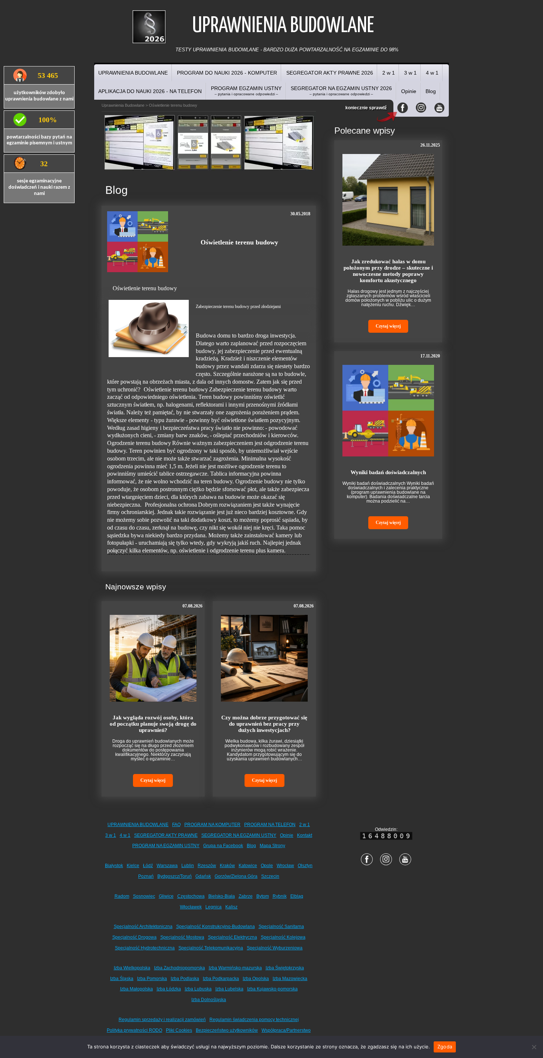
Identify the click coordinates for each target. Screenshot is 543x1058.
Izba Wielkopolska (132, 967)
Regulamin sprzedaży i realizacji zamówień (162, 1019)
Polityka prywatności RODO (134, 1030)
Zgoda (444, 1047)
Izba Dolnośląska (208, 999)
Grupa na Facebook (223, 845)
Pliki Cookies (179, 1030)
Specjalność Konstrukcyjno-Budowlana (215, 926)
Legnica (213, 907)
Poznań (146, 876)
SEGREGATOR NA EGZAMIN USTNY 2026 (341, 90)
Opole (267, 865)
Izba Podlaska (185, 978)
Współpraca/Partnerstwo (286, 1030)
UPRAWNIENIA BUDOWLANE (133, 73)
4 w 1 (432, 73)
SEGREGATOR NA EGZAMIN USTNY (238, 835)
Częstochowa (191, 896)
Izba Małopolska (136, 989)
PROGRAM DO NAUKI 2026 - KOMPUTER (227, 73)
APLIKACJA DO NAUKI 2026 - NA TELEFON (150, 91)
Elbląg (296, 896)
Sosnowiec (144, 896)
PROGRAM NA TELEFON (270, 824)
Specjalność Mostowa (182, 937)
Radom (122, 896)
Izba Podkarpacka (221, 978)
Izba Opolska (256, 978)
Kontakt (304, 835)
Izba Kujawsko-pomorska (272, 989)
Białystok (114, 865)
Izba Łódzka (169, 989)
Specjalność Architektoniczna (143, 926)
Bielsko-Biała (221, 896)
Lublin (187, 865)
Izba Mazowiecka (290, 978)
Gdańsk (203, 876)
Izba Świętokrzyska (285, 967)
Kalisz (231, 907)
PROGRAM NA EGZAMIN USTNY (165, 845)
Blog (431, 91)
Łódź (148, 865)
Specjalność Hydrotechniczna (145, 948)
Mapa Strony (272, 845)
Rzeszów (207, 865)
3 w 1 (410, 73)
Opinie (408, 91)
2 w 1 (388, 73)
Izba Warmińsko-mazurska (235, 967)
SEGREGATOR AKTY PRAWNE (166, 835)
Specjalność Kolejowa (283, 937)
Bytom (262, 896)
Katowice (248, 865)
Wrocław (285, 865)
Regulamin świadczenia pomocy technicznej (254, 1019)
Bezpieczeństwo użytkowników (227, 1030)
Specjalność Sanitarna (281, 926)
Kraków (227, 865)
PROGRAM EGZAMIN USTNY (246, 90)
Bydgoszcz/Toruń (174, 876)
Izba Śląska (121, 978)
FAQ (176, 824)
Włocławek (191, 907)
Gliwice (166, 896)
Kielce (133, 865)
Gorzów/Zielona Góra (236, 876)
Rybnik (280, 896)
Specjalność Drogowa (134, 937)
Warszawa (167, 865)
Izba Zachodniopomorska (179, 967)
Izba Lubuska (198, 989)
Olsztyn (305, 865)
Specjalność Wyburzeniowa (275, 948)
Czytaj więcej (152, 780)
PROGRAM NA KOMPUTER (212, 824)
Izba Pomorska (152, 978)
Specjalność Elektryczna (232, 937)
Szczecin (270, 876)
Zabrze (246, 896)
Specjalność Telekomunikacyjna (210, 948)
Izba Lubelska (229, 989)
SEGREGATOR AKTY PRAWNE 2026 (329, 73)
